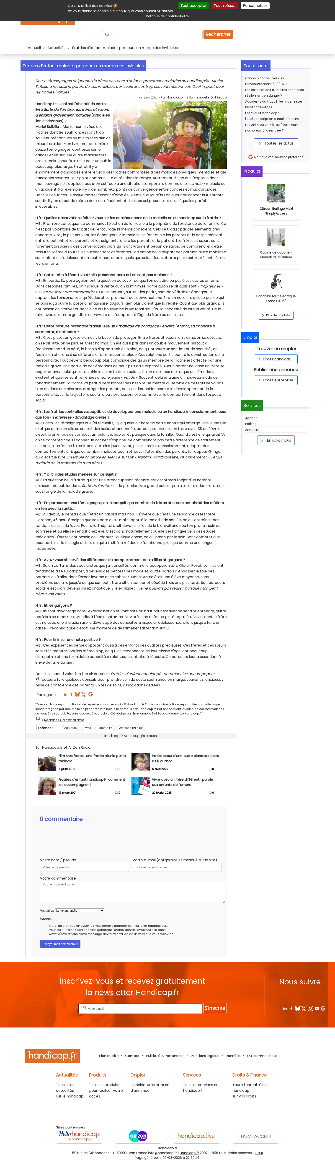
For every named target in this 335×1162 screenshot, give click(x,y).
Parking (251, 424)
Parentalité (105, 728)
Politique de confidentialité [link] (167, 16)
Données (233, 1055)
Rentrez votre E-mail (59, 1008)
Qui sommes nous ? (263, 1055)
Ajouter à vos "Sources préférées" (278, 157)
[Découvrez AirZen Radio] (138, 1136)
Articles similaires (131, 728)
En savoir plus (278, 440)
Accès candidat (276, 359)
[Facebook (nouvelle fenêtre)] (71, 695)
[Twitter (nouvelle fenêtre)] (84, 695)
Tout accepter (193, 5)
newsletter (114, 992)
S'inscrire (215, 1008)
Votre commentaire (58, 878)
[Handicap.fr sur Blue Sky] (297, 1008)
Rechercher (218, 34)
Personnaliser (255, 5)
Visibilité (47, 910)
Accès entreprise (277, 380)
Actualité (70, 728)
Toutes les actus (278, 143)
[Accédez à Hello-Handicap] (79, 1136)
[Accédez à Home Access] (256, 1136)
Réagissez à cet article (64, 720)
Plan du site (109, 1055)
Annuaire (252, 429)
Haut (259, 1153)
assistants (159, 930)
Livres (87, 728)
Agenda (251, 418)
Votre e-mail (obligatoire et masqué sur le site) (175, 860)
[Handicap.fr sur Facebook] (291, 1008)
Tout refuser (225, 5)
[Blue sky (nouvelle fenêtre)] (77, 695)
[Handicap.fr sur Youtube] (316, 1008)
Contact (132, 1055)
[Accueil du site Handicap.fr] (52, 1056)
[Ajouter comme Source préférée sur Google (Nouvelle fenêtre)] (323, 1008)
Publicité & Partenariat (165, 1055)
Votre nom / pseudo (58, 860)
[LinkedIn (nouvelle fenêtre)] (65, 695)
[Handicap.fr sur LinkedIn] (284, 1008)
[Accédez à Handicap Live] (197, 1136)
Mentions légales (205, 1055)
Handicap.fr (189, 1153)
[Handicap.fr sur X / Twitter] (304, 1008)
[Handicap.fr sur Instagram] (310, 1008)
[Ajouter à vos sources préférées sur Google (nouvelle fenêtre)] (90, 695)
